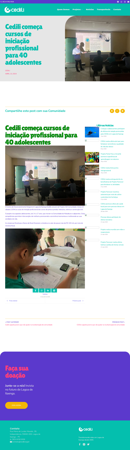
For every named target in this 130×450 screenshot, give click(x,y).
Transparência (103, 9)
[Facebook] (118, 1)
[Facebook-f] (80, 444)
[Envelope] (128, 1)
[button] (112, 111)
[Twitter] (88, 444)
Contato (117, 9)
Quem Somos (63, 9)
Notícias (90, 9)
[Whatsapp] (121, 1)
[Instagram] (125, 1)
